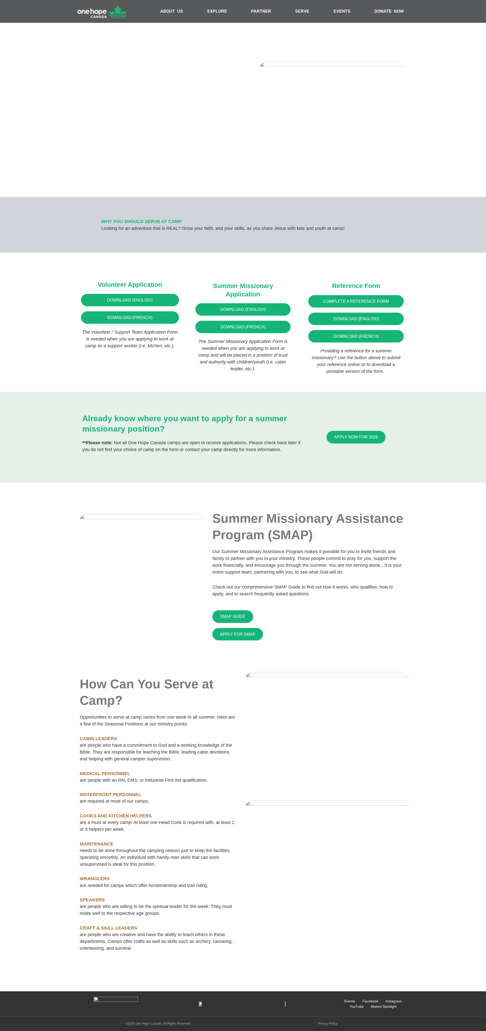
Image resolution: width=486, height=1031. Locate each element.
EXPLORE (217, 11)
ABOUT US (171, 11)
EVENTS (342, 11)
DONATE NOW (389, 11)
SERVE (302, 11)
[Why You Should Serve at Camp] (88, 225)
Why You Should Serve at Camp (141, 221)
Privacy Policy (327, 1023)
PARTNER (261, 11)
